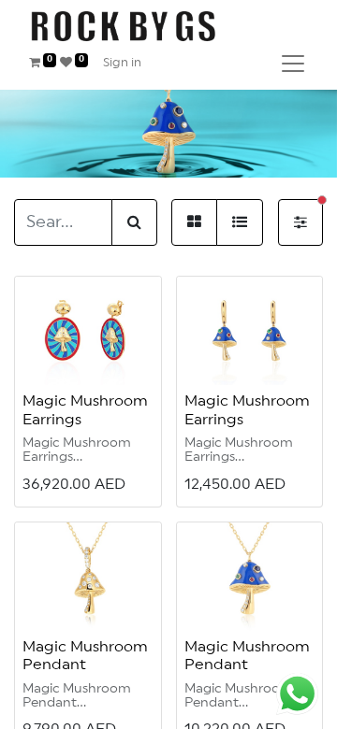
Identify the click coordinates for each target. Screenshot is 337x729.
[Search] (134, 222)
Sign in (122, 63)
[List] (239, 222)
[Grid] (194, 222)
